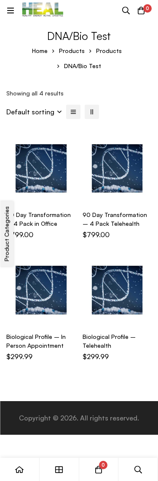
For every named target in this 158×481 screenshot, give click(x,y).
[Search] (126, 10)
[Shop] (59, 469)
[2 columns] (92, 112)
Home (40, 50)
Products (72, 50)
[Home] (20, 469)
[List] (73, 112)
